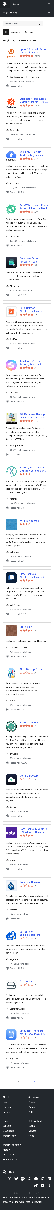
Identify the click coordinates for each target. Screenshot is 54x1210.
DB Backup (26, 627)
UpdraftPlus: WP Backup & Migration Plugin (34, 51)
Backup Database (30, 722)
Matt (7, 1149)
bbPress (8, 1154)
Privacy (6, 1112)
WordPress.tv (11, 1135)
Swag (32, 1135)
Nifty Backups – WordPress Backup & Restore (32, 575)
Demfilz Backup (29, 775)
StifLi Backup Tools (31, 669)
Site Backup (26, 981)
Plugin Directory (10, 12)
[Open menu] (49, 4)
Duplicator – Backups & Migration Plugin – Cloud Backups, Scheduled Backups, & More (33, 100)
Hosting (7, 1107)
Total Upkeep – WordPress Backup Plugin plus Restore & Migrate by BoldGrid (32, 309)
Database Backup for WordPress (30, 260)
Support (7, 1125)
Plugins (31, 1107)
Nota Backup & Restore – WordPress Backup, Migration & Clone (33, 830)
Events (31, 1125)
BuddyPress (10, 1159)
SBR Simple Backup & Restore (30, 933)
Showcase (33, 1097)
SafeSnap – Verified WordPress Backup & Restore (32, 1032)
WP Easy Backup (29, 520)
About (6, 1097)
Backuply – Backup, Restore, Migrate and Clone (32, 154)
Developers (8, 1130)
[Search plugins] (40, 23)
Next (34, 1081)
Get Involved (35, 1121)
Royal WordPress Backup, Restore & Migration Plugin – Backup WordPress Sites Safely (31, 363)
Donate (33, 1130)
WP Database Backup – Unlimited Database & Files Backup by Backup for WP (33, 416)
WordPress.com (12, 1144)
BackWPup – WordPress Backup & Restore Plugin (34, 207)
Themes (32, 1102)
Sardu (12, 1172)
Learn (5, 1121)
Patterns (32, 1112)
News (6, 1102)
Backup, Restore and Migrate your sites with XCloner (33, 469)
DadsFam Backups (30, 882)
